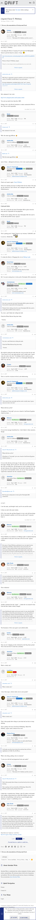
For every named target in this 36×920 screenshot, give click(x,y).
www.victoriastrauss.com (18, 293)
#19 (35, 642)
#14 (35, 446)
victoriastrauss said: (7, 338)
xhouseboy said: (6, 683)
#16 (35, 534)
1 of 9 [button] (13, 839)
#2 (35, 124)
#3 (35, 150)
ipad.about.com (26, 639)
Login (2, 899)
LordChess (9, 670)
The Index (18, 10)
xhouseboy (9, 476)
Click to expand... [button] (18, 67)
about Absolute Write (15, 877)
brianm (4, 21)
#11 (35, 374)
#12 (35, 394)
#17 (35, 573)
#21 (35, 680)
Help (27, 859)
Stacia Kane (10, 262)
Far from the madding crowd (19, 291)
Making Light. (27, 257)
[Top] (29, 859)
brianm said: (5, 127)
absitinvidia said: (6, 74)
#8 (35, 274)
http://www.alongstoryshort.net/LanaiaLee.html (12, 97)
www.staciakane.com (17, 271)
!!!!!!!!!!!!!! (25, 569)
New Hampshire (28, 175)
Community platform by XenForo (15, 905)
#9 (35, 296)
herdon (9, 633)
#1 (35, 41)
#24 (35, 775)
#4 (35, 180)
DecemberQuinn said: (7, 491)
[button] (2, 2)
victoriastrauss (11, 282)
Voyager (9, 364)
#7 (35, 254)
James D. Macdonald (12, 167)
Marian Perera (11, 733)
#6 (35, 231)
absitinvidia (10, 140)
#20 (35, 663)
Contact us (3, 890)
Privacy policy (21, 859)
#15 (35, 488)
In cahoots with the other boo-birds (20, 269)
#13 (35, 427)
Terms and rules (12, 859)
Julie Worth (10, 563)
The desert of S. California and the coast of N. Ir (23, 38)
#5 (35, 204)
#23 (35, 746)
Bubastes (9, 418)
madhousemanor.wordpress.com (19, 176)
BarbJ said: (5, 153)
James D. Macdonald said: (8, 449)
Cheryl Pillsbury (18, 182)
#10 (35, 334)
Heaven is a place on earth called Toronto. (22, 741)
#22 (35, 709)
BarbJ (8, 114)
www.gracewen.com (28, 424)
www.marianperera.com (17, 742)
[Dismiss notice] (33, 10)
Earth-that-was (26, 146)
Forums (2, 887)
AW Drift (4, 857)
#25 (35, 813)
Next (18, 839)
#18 (35, 602)
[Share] (33, 41)
